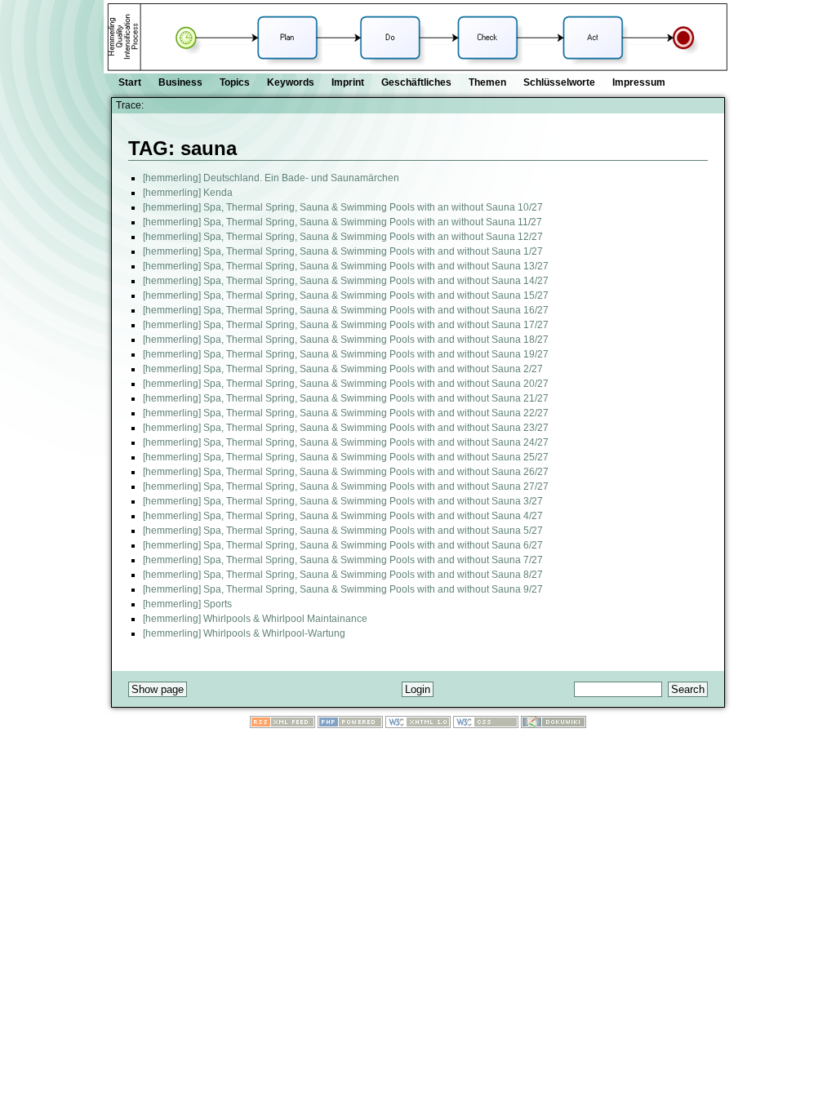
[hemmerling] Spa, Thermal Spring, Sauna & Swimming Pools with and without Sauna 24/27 (346, 442)
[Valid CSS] (485, 725)
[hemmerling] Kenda (188, 192)
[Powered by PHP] (350, 725)
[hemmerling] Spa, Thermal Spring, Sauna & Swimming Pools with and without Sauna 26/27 (346, 472)
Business (180, 82)
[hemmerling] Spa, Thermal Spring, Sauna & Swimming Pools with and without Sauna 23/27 (346, 427)
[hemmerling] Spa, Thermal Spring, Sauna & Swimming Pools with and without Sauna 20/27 (346, 383)
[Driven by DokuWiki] (553, 725)
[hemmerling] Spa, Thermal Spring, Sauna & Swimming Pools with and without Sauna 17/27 (346, 325)
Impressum (638, 82)
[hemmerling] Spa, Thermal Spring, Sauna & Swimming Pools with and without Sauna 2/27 (343, 369)
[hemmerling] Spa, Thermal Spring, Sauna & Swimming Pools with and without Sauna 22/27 (346, 413)
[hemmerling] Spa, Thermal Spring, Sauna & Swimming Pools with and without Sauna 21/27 (346, 398)
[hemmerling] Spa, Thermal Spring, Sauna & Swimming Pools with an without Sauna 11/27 (342, 222)
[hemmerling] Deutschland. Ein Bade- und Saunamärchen (271, 178)
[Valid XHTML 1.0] (418, 725)
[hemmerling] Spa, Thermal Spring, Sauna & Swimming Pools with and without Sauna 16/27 (346, 310)
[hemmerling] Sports (187, 604)
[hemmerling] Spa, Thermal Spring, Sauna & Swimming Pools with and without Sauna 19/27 (346, 354)
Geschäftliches (416, 82)
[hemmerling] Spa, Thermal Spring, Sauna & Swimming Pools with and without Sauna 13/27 (346, 266)
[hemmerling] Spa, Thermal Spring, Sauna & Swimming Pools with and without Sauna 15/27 (346, 295)
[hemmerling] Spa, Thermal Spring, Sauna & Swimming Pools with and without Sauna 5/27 (343, 530)
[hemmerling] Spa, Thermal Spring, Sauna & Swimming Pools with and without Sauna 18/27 (346, 339)
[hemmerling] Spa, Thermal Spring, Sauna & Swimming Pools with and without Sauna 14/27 (346, 281)
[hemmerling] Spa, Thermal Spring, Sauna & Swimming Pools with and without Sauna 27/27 (346, 486)
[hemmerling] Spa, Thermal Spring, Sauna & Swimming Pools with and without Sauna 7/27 (343, 560)
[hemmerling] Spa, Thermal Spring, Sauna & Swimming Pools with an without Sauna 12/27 (343, 236)
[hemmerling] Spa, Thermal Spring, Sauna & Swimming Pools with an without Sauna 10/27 (343, 207)
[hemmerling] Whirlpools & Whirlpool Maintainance (255, 618)
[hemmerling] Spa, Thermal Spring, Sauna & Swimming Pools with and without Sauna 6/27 (343, 545)
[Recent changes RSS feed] (282, 725)
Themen (487, 82)
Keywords (290, 82)
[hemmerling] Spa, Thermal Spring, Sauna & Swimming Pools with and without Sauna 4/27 (343, 516)
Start (129, 82)
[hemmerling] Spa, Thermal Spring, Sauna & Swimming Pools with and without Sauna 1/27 (343, 251)
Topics (235, 82)
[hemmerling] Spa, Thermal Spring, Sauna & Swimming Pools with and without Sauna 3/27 (343, 501)
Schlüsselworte (559, 82)
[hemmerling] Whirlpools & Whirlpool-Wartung (244, 633)
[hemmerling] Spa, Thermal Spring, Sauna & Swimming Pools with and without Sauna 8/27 (343, 574)
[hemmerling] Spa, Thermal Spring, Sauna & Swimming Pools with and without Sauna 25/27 (346, 457)
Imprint (347, 82)
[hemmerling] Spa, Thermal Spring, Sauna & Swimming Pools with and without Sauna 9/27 (343, 589)
